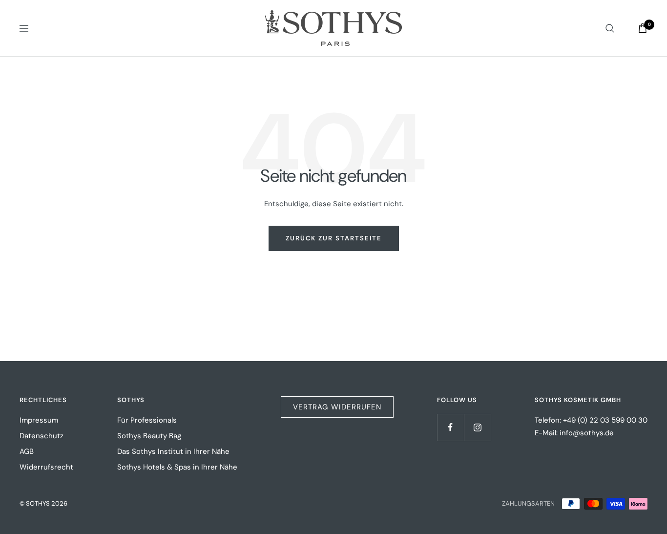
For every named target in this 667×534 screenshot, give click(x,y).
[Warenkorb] (642, 28)
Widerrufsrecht (46, 467)
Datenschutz (41, 436)
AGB (27, 451)
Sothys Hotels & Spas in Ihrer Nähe (177, 467)
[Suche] (609, 28)
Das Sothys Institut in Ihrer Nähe (173, 451)
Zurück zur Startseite (334, 238)
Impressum (39, 420)
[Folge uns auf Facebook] (450, 427)
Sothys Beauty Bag (149, 436)
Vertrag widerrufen (337, 407)
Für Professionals (147, 420)
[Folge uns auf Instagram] (477, 427)
